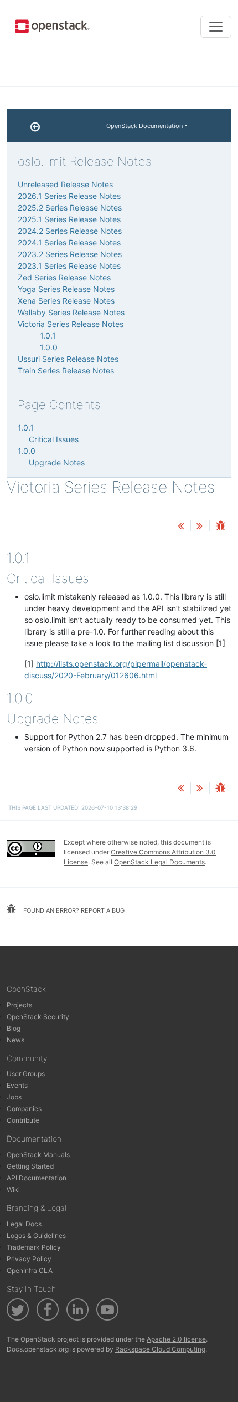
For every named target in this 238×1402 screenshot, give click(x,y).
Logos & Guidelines (36, 1235)
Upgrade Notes (57, 462)
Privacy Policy (29, 1259)
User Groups (26, 1074)
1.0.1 (48, 335)
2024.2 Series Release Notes (70, 231)
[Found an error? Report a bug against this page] (220, 526)
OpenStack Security (38, 1016)
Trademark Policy (34, 1247)
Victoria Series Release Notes (70, 324)
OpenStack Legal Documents (159, 862)
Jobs (14, 1097)
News (15, 1040)
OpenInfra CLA (30, 1270)
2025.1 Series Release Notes (69, 219)
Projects (19, 1005)
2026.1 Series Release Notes (69, 196)
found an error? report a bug (73, 910)
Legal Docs (24, 1224)
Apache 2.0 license (176, 1339)
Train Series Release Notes (66, 370)
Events (17, 1085)
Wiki (13, 1189)
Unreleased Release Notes (65, 184)
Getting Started (30, 1166)
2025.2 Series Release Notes (70, 207)
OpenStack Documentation (144, 126)
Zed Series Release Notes (64, 277)
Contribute (23, 1120)
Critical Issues (54, 439)
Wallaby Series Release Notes (71, 312)
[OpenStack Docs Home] (35, 125)
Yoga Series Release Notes (66, 289)
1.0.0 (49, 347)
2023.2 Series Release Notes (70, 254)
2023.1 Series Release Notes (69, 265)
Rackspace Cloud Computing (160, 1349)
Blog (13, 1028)
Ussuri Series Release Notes (68, 359)
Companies (24, 1108)
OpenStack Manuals (38, 1154)
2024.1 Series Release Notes (69, 242)
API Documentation (36, 1178)
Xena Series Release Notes (66, 300)
